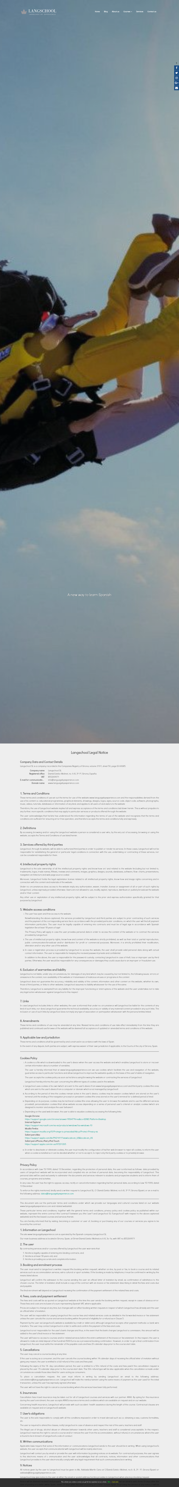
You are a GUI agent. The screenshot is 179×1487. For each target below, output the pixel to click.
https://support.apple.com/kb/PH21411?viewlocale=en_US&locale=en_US (59, 1137)
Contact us (151, 11)
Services (139, 11)
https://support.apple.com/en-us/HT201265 (45, 1144)
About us (115, 11)
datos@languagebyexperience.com (57, 1193)
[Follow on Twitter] (176, 72)
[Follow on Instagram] (176, 77)
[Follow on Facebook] (176, 67)
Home (97, 11)
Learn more (115, 1482)
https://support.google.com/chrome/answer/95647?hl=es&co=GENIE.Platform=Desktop (65, 1119)
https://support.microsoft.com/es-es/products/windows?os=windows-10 (58, 1125)
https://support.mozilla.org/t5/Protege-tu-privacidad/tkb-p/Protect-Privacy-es (61, 1131)
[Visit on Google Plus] (176, 82)
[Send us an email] (176, 87)
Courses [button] (127, 11)
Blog (106, 11)
